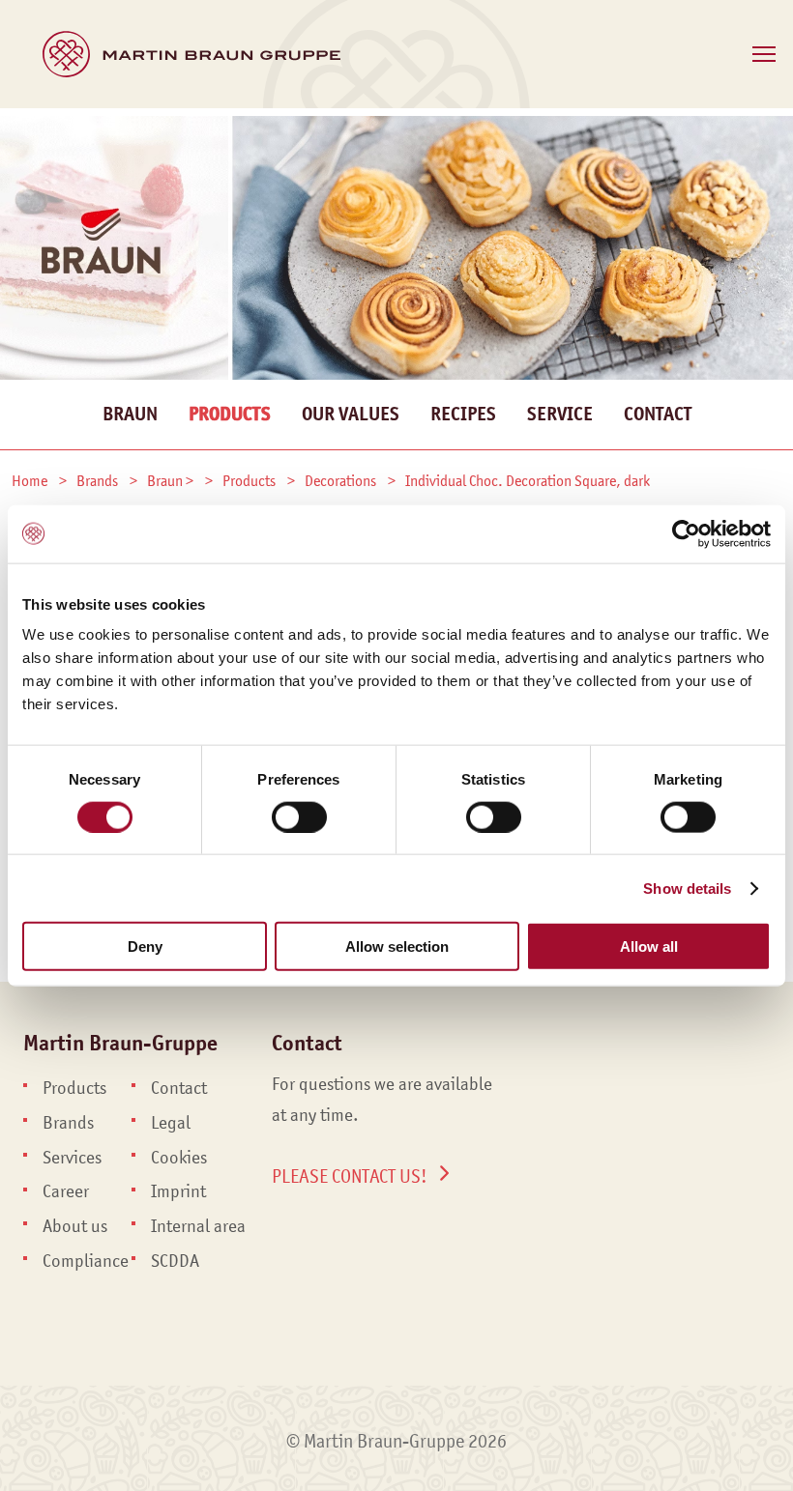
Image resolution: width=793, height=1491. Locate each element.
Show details (687, 887)
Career (66, 1191)
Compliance (86, 1261)
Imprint (178, 1191)
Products (230, 414)
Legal (171, 1122)
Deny (145, 946)
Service (560, 414)
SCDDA (175, 1261)
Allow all (649, 946)
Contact (657, 414)
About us (75, 1226)
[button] (764, 54)
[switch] (299, 816)
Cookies (179, 1157)
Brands (68, 1122)
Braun (130, 414)
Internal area (198, 1226)
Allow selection (397, 946)
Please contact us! (349, 1176)
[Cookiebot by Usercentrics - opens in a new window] (686, 533)
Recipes (463, 414)
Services (72, 1157)
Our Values (350, 414)
